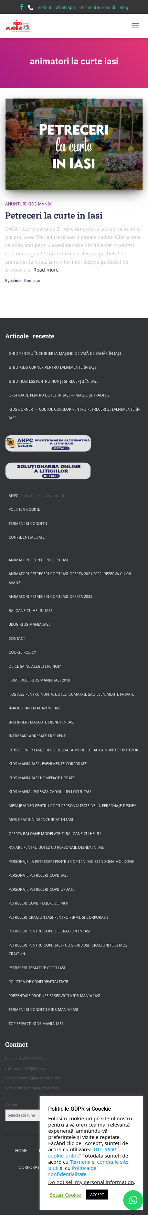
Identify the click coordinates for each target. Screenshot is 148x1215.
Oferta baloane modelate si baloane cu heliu (55, 833)
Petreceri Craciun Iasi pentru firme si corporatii (58, 917)
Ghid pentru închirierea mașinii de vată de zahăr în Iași (65, 353)
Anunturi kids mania (28, 204)
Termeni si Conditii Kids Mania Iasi (43, 1009)
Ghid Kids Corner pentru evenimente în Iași (52, 367)
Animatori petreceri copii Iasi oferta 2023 (50, 596)
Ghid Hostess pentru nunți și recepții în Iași (53, 381)
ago (32, 280)
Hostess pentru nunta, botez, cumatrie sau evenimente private (71, 694)
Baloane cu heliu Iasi (30, 610)
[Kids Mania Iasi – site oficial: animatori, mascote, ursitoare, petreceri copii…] (20, 25)
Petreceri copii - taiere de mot (39, 903)
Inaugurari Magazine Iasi (35, 708)
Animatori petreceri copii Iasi (38, 560)
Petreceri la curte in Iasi (54, 215)
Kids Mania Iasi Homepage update (42, 777)
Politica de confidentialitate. (72, 1170)
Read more (46, 269)
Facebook (21, 8)
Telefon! (43, 7)
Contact (17, 638)
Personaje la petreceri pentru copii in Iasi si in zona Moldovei (72, 861)
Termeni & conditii (97, 7)
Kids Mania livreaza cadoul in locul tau (50, 791)
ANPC (13, 495)
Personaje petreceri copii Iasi (38, 875)
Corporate (30, 1167)
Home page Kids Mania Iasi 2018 (39, 680)
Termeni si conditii (28, 523)
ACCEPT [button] (97, 1194)
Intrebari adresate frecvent (37, 735)
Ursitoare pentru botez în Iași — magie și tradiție (59, 395)
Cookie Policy (22, 652)
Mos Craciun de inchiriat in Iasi (41, 819)
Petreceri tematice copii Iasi (37, 967)
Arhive (11, 1104)
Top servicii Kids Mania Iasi (36, 1023)
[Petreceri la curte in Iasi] (74, 144)
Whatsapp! (65, 7)
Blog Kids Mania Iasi (29, 624)
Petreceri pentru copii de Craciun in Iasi (50, 931)
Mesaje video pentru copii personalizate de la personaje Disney (72, 805)
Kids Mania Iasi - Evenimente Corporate (48, 763)
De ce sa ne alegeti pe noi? (35, 666)
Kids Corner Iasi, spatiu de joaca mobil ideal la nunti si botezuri (74, 750)
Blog (123, 7)
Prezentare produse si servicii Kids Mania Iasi (55, 995)
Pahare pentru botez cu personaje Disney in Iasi (57, 847)
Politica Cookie (24, 509)
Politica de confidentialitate (38, 981)
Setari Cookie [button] (65, 1195)
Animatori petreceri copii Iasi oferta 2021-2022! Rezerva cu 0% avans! (70, 578)
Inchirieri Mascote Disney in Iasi (42, 722)
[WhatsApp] (133, 1200)
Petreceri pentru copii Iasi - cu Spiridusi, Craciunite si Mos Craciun (68, 950)
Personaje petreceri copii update (41, 889)
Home (21, 1150)
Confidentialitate (27, 537)
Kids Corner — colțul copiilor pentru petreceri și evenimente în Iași (74, 414)
